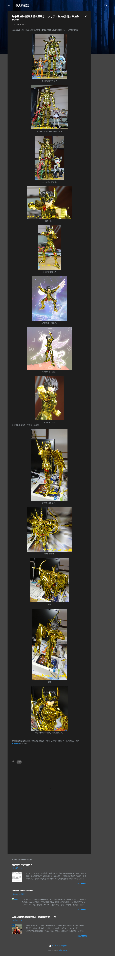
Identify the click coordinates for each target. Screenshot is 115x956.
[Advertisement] (100, 45)
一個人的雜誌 (21, 5)
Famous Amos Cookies (22, 890)
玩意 (19, 762)
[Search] (106, 6)
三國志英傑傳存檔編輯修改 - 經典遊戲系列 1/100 (34, 917)
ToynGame (16, 743)
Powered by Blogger (58, 946)
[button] (85, 16)
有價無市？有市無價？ (22, 864)
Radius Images (63, 950)
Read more (82, 884)
